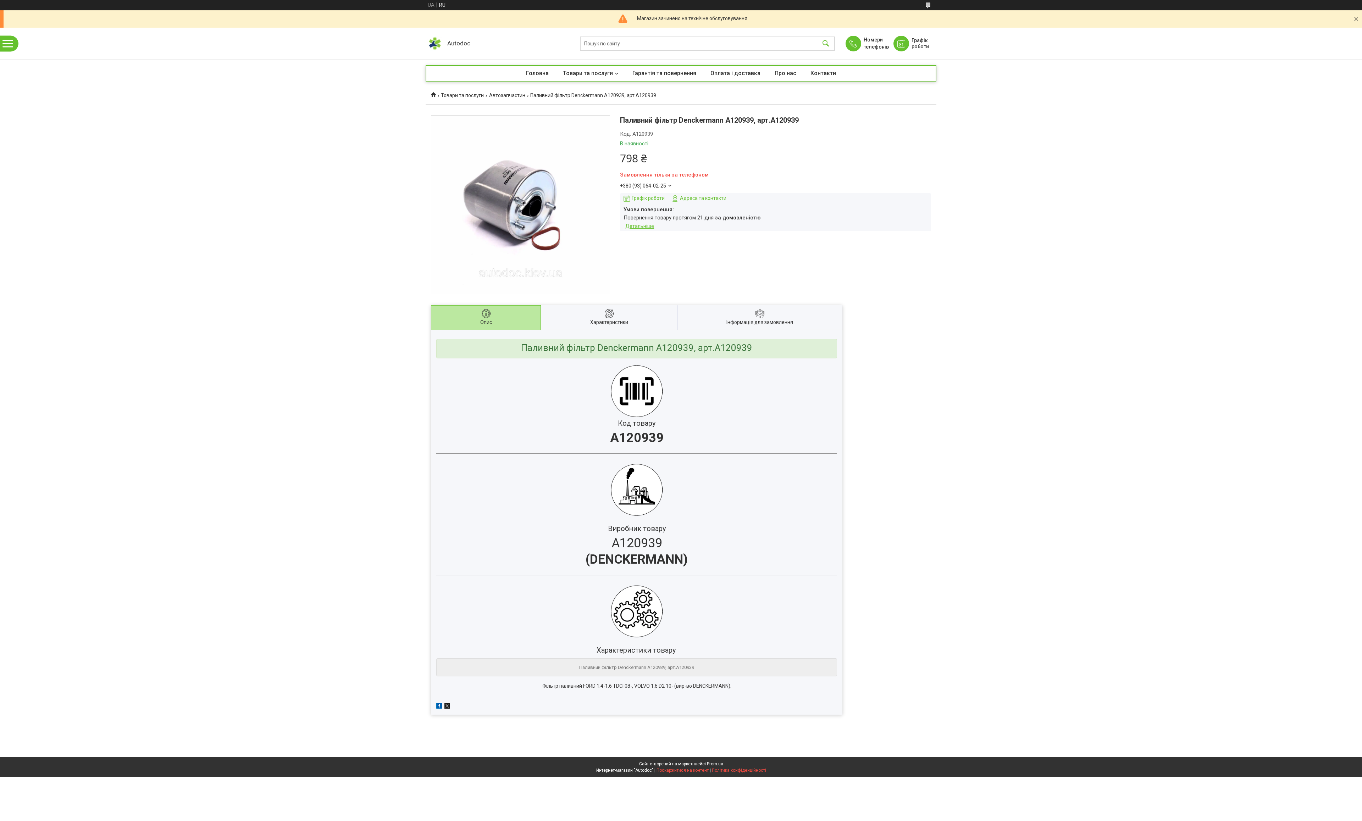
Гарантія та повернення (664, 73)
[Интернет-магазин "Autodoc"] (434, 43)
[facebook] (439, 707)
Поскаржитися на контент (683, 770)
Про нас (785, 73)
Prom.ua (715, 763)
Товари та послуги (588, 73)
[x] (447, 707)
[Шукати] (825, 43)
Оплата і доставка (735, 73)
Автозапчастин (507, 95)
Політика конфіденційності (739, 770)
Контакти (823, 73)
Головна (537, 73)
